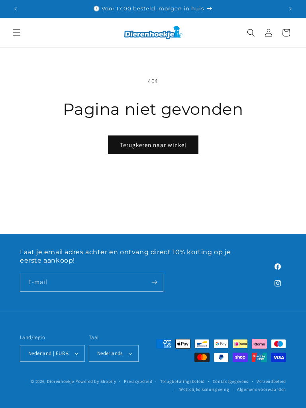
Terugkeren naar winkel (153, 145)
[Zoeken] (251, 32)
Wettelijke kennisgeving (204, 389)
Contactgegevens (231, 381)
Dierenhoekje (60, 381)
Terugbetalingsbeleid (182, 381)
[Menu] (17, 32)
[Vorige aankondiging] (15, 9)
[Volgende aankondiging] (290, 9)
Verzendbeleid (271, 381)
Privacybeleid (138, 381)
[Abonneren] (154, 282)
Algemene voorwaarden (261, 389)
